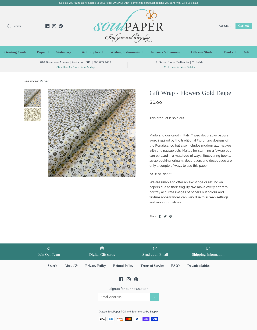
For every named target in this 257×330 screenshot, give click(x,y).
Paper (43, 52)
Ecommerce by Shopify (145, 311)
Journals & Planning (167, 52)
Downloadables (198, 265)
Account (224, 25)
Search (52, 265)
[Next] (131, 133)
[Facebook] (47, 26)
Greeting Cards (17, 52)
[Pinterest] (61, 26)
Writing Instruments (126, 52)
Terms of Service (152, 265)
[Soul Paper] (128, 26)
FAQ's (175, 265)
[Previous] (52, 133)
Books (230, 52)
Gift (248, 52)
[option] (91, 133)
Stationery (65, 52)
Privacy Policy (95, 265)
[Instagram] (54, 26)
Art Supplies (92, 52)
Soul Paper (114, 311)
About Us (71, 265)
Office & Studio (204, 52)
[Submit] (154, 297)
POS (123, 311)
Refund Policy (123, 265)
